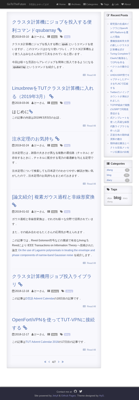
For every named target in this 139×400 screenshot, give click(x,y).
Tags (106, 4)
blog (54, 36)
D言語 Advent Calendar (40, 298)
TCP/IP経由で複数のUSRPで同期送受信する (120, 109)
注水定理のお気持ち (33, 138)
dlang (55, 291)
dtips (109, 198)
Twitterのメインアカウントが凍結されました (119, 96)
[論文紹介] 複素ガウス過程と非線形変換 (53, 196)
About (127, 4)
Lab (117, 4)
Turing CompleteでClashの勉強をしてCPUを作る (120, 58)
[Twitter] (80, 391)
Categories (92, 4)
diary (125, 198)
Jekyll (55, 395)
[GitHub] (75, 391)
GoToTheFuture (16, 4)
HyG (101, 395)
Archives (76, 4)
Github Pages (68, 395)
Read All (91, 75)
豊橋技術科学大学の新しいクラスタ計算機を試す (119, 45)
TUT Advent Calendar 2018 (42, 341)
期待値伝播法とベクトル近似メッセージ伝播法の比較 (119, 147)
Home (62, 4)
